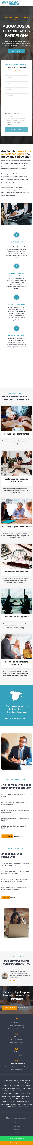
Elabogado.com (9, 1028)
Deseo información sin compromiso (16, 1008)
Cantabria (16, 1085)
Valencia (29, 1104)
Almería (27, 1080)
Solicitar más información (13, 836)
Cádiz (10, 1085)
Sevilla (3, 1104)
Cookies (16, 1132)
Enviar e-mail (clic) (16, 1055)
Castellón (22, 1085)
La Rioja (15, 1093)
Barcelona (21, 1083)
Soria (7, 1104)
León (28, 1093)
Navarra (6, 1099)
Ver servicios (15, 51)
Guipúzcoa (13, 1091)
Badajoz (15, 1083)
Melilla (23, 1096)
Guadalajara (5, 1091)
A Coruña (5, 1080)
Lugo (8, 1096)
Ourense (12, 1099)
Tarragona (13, 1104)
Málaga (18, 1096)
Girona (23, 1088)
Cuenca (18, 1088)
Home (16, 1123)
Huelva (20, 1091)
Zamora (20, 1106)
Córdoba (12, 1088)
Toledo (24, 1104)
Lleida (4, 1096)
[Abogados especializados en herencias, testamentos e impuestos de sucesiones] (10, 3)
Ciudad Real (5, 1088)
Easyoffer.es (18, 1028)
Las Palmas (22, 1093)
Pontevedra (25, 1099)
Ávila (10, 1083)
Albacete (15, 1080)
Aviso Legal (16, 1126)
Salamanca (6, 1101)
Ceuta (28, 1085)
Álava (10, 1080)
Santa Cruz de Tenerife (17, 1101)
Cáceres (5, 1085)
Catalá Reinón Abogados (16, 1025)
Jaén (10, 1093)
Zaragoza (26, 1106)
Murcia (28, 1096)
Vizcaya (14, 1106)
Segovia (27, 1101)
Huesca (25, 1091)
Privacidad (16, 1129)
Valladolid (8, 1106)
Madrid (13, 1096)
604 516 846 (19, 1042)
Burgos (27, 1083)
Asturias (5, 1083)
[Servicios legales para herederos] (16, 1118)
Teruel (19, 1104)
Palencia (18, 1099)
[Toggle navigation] (31, 3)
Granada (29, 1088)
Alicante (22, 1080)
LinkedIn (25, 1028)
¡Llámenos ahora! (9, 897)
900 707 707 (18, 1040)
